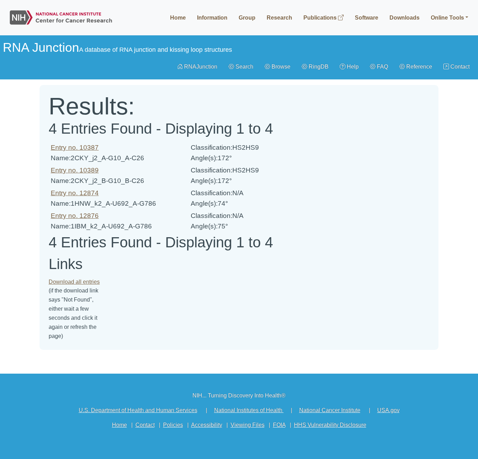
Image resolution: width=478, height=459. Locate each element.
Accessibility (206, 425)
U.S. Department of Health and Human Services (138, 410)
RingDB (318, 67)
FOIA (279, 425)
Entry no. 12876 (75, 215)
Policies (173, 425)
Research (279, 18)
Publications (320, 18)
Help (352, 67)
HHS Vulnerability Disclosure (330, 425)
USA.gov (388, 410)
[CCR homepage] (61, 16)
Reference (418, 67)
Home (178, 18)
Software (366, 18)
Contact (459, 67)
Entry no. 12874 (75, 193)
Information (212, 18)
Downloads (404, 18)
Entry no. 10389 (75, 170)
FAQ (381, 67)
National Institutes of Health (249, 410)
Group (247, 18)
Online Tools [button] (447, 18)
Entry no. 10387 (75, 147)
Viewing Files (248, 425)
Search (243, 67)
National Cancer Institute (329, 410)
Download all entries (74, 282)
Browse (280, 67)
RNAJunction (200, 67)
